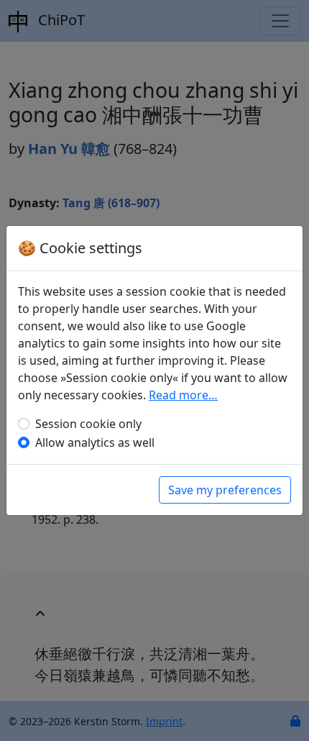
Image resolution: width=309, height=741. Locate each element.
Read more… (183, 395)
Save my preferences (225, 490)
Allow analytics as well (94, 442)
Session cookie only (88, 424)
